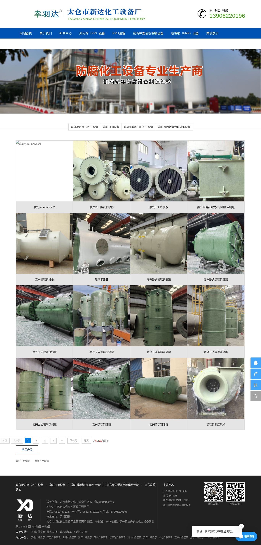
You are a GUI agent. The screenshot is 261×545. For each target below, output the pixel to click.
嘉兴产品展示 (23, 461)
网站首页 (26, 33)
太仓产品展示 (166, 537)
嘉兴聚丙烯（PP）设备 (84, 126)
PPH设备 (119, 33)
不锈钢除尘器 (38, 532)
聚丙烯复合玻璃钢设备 (148, 33)
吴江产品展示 (150, 537)
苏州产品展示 (101, 537)
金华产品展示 (42, 461)
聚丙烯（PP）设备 (92, 33)
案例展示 (212, 33)
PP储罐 (99, 521)
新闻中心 (65, 33)
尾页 (86, 440)
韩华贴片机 (52, 532)
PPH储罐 (111, 521)
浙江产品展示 (85, 537)
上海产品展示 (69, 537)
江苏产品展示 (54, 537)
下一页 (73, 440)
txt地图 (46, 526)
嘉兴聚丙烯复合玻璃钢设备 (174, 126)
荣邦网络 (65, 516)
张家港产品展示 (117, 537)
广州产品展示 (213, 537)
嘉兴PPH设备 (111, 126)
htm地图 (36, 526)
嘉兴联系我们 (29, 43)
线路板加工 (66, 532)
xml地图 (26, 526)
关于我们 (46, 33)
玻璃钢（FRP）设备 (185, 33)
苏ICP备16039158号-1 (100, 501)
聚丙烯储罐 (85, 521)
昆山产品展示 (134, 537)
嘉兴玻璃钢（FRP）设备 (138, 126)
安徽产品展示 (38, 537)
